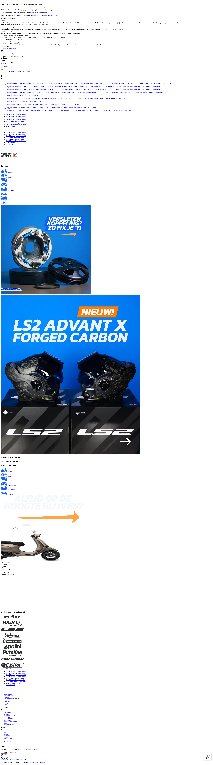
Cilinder (48, 83)
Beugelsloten (29, 107)
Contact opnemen (8, 718)
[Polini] (12, 649)
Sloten (91, 98)
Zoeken (3, 56)
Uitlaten (6, 740)
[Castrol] (12, 667)
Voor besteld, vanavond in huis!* (16, 114)
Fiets (5, 96)
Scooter (6, 81)
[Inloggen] (4, 58)
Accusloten (17, 107)
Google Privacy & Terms (36, 15)
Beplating (29, 83)
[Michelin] (12, 643)
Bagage (22, 95)
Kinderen (17, 101)
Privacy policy (42, 762)
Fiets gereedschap (39, 110)
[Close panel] (1, 65)
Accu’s (6, 703)
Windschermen (8, 741)
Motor (5, 93)
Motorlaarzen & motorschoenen (38, 104)
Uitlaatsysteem (153, 83)
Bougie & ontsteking (34, 86)
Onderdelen (10, 95)
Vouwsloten (92, 107)
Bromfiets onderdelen (9, 697)
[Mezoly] (12, 620)
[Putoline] (12, 655)
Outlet (39, 101)
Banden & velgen (22, 83)
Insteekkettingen (49, 107)
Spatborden (96, 98)
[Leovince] (12, 637)
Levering (6, 714)
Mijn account (7, 720)
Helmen (6, 99)
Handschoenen (26, 104)
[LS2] (12, 631)
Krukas (97, 83)
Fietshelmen (45, 98)
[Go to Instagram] (4, 758)
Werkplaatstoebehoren (126, 110)
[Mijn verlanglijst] (3, 61)
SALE (5, 111)
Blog (5, 723)
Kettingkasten (60, 98)
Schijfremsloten (85, 107)
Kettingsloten (64, 107)
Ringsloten (78, 107)
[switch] (207, 758)
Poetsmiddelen (96, 110)
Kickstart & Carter (76, 92)
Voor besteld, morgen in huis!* (15, 121)
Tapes (113, 110)
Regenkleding (51, 104)
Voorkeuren (11, 18)
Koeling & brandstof (89, 83)
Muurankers (71, 107)
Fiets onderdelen (8, 695)
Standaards (103, 98)
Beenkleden (7, 735)
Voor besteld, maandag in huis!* (16, 124)
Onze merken (7, 743)
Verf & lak (118, 110)
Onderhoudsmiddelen (69, 110)
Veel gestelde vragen (9, 712)
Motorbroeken (18, 104)
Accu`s (6, 732)
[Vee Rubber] (12, 661)
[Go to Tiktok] (7, 758)
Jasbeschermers (52, 98)
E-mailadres (4, 525)
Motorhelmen (35, 95)
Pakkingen (89, 110)
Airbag (68, 104)
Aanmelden (26, 525)
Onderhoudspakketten (81, 110)
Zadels (159, 86)
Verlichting (160, 83)
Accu (15, 83)
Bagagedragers (18, 98)
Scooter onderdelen (9, 694)
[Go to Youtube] (6, 758)
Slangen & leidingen (105, 110)
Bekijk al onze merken (6, 668)
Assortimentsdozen (12, 110)
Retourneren (7, 717)
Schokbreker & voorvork (120, 83)
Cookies (35, 762)
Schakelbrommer (8, 84)
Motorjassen (10, 104)
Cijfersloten (36, 107)
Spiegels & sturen (132, 83)
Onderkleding (58, 104)
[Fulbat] (12, 626)
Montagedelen (52, 110)
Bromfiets (6, 87)
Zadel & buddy (167, 83)
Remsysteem (110, 83)
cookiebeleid (17, 15)
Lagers (46, 110)
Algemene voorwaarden (10, 721)
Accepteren (4, 18)
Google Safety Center (52, 15)
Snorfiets (22, 101)
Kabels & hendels (69, 83)
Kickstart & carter (79, 83)
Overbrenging (103, 83)
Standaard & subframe (143, 83)
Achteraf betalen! (10, 128)
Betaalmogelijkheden (9, 715)
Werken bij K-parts (9, 724)
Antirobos (23, 107)
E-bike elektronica (37, 98)
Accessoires (10, 83)
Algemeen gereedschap (28, 110)
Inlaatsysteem (60, 83)
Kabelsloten (57, 107)
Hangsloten (42, 107)
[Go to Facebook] (2, 758)
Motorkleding (28, 95)
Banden (6, 734)
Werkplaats (7, 108)
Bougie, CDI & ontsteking (39, 83)
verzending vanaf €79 (13, 126)
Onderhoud (67, 98)
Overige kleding (74, 104)
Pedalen (80, 98)
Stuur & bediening (138, 86)
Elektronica (54, 83)
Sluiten (8, 46)
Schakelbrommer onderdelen (11, 698)
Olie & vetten (59, 110)
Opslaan (3, 46)
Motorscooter (7, 90)
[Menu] (210, 754)
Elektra (20, 110)
